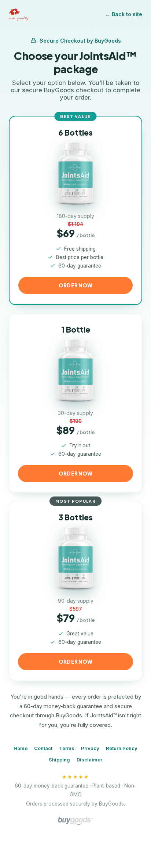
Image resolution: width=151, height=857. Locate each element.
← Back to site (123, 14)
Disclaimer (89, 760)
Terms (66, 748)
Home (20, 748)
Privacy (90, 748)
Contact (43, 748)
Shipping (59, 760)
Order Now (75, 473)
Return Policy (121, 748)
